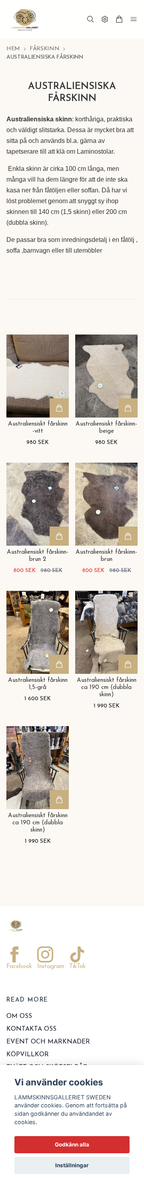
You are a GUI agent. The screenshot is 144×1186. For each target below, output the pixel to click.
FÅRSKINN (44, 49)
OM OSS (19, 1016)
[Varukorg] (119, 19)
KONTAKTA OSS (31, 1029)
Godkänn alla (72, 1144)
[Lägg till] (59, 408)
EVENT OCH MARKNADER (48, 1042)
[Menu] (133, 19)
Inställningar (72, 1165)
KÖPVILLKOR (27, 1054)
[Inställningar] (105, 19)
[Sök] (90, 19)
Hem (13, 49)
